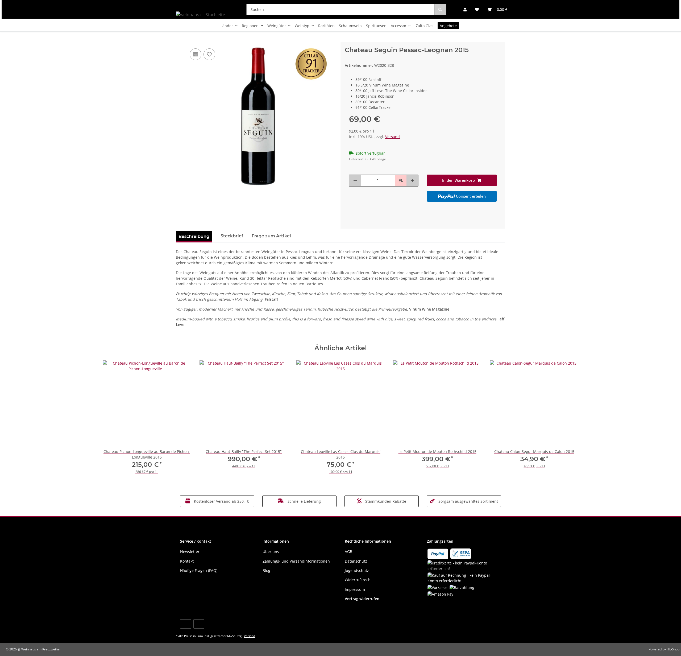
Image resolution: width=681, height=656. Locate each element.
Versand (392, 136)
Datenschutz (356, 561)
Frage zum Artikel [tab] (271, 235)
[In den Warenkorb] (180, 39)
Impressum (355, 589)
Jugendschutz (357, 570)
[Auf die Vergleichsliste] (195, 54)
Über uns (271, 551)
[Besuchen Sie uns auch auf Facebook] (185, 624)
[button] (465, 9)
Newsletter (190, 551)
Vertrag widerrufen (362, 598)
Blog (266, 570)
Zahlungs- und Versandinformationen (296, 561)
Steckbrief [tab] (232, 235)
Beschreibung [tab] (193, 236)
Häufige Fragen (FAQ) (198, 570)
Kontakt (187, 561)
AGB (348, 551)
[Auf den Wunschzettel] (209, 54)
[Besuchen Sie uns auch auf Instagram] (198, 624)
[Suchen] (440, 9)
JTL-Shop (673, 649)
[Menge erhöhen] (412, 180)
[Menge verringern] (355, 180)
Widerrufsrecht (358, 579)
